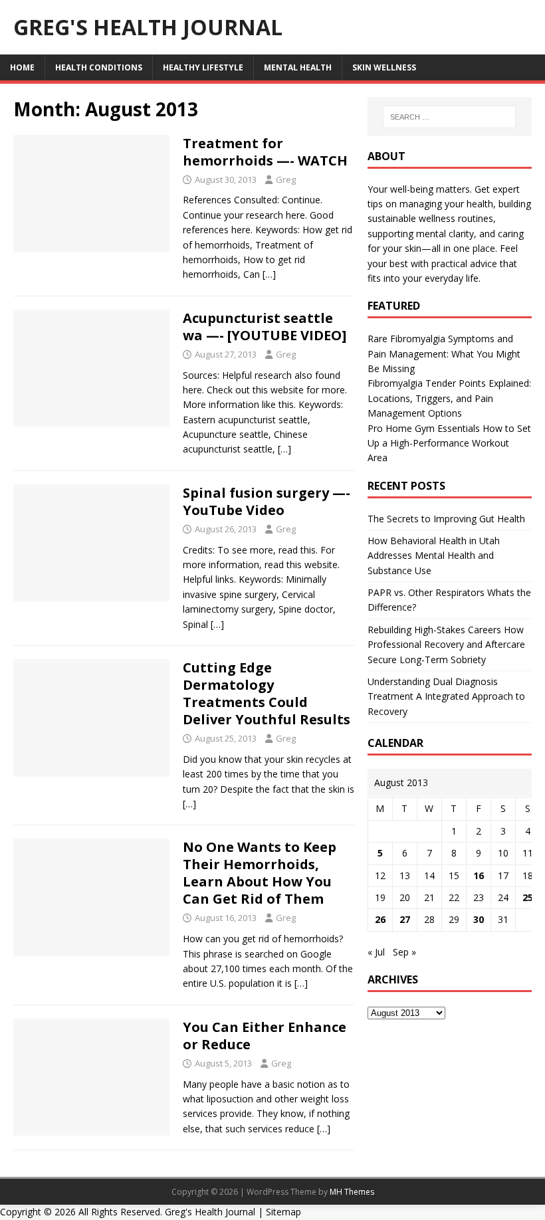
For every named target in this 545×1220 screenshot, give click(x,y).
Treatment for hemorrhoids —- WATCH (265, 151)
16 (478, 875)
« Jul (376, 952)
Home (22, 67)
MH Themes (352, 1191)
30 (478, 919)
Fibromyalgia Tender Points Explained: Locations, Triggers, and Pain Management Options (449, 398)
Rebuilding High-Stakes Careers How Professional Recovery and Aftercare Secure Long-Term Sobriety (446, 644)
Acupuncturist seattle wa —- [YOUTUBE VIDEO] (264, 326)
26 (380, 919)
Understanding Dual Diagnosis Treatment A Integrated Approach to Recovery (446, 696)
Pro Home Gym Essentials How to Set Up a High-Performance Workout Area (449, 443)
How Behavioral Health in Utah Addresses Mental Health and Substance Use (434, 555)
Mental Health (298, 67)
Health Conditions (98, 67)
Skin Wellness (384, 67)
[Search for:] (449, 117)
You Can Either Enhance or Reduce (264, 1035)
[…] (269, 274)
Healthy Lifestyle (203, 67)
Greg (286, 179)
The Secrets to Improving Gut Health (446, 518)
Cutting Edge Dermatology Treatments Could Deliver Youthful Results (266, 693)
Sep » (404, 952)
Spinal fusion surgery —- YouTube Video (266, 501)
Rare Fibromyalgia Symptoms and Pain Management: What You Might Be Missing (444, 353)
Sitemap (283, 1211)
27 (404, 919)
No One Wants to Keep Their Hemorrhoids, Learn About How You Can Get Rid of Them (259, 873)
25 (527, 897)
